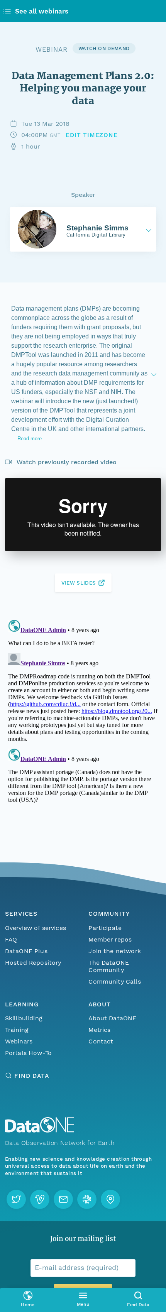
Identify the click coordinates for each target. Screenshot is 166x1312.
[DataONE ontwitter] (16, 1199)
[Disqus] (83, 713)
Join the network (114, 951)
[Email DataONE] (63, 1199)
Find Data (31, 1075)
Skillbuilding (23, 1018)
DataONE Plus (26, 951)
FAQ (11, 939)
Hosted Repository (33, 962)
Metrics (99, 1029)
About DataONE (112, 1018)
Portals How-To (28, 1053)
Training (17, 1029)
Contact (100, 1041)
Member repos (110, 939)
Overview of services (35, 928)
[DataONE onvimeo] (39, 1199)
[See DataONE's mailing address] (110, 1199)
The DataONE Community (108, 966)
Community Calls (114, 981)
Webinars (18, 1041)
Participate (105, 928)
